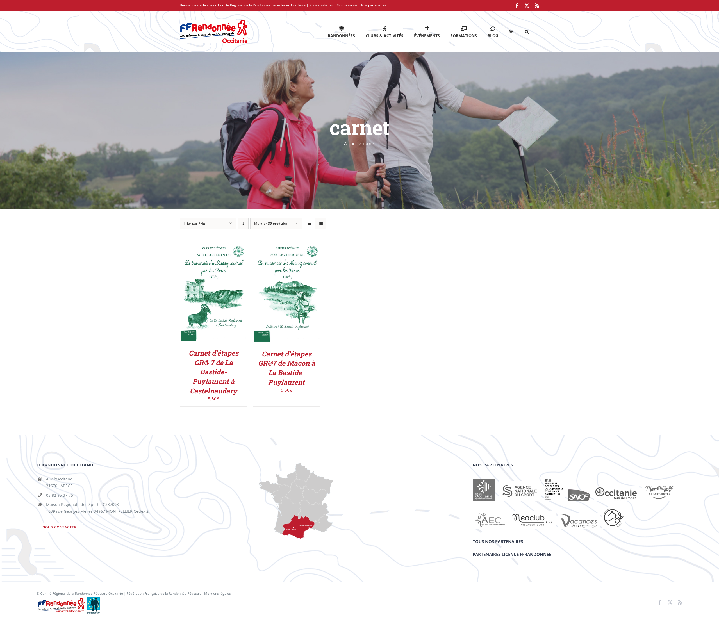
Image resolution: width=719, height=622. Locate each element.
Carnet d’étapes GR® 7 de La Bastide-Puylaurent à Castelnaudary (213, 371)
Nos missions (347, 5)
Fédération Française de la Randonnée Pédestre (164, 593)
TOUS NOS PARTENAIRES (498, 541)
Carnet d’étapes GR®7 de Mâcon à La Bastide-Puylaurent (286, 368)
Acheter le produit (209, 290)
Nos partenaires (373, 5)
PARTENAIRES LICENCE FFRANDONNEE (512, 554)
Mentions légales (217, 593)
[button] (527, 31)
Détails (213, 296)
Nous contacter (321, 5)
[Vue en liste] (320, 223)
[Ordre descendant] (243, 223)
